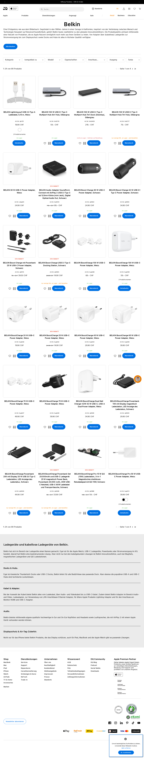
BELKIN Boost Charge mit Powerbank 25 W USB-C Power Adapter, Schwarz (19, 265)
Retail (112, 15)
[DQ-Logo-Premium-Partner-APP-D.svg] (10, 8)
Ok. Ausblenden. (126, 752)
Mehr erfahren (126, 748)
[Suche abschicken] (41, 9)
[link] (140, 9)
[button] (124, 9)
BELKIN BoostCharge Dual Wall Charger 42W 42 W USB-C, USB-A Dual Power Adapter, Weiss (89, 404)
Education (131, 15)
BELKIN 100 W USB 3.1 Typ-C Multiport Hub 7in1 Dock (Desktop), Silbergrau (89, 115)
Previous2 (5, 2)
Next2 (138, 2)
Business (121, 15)
